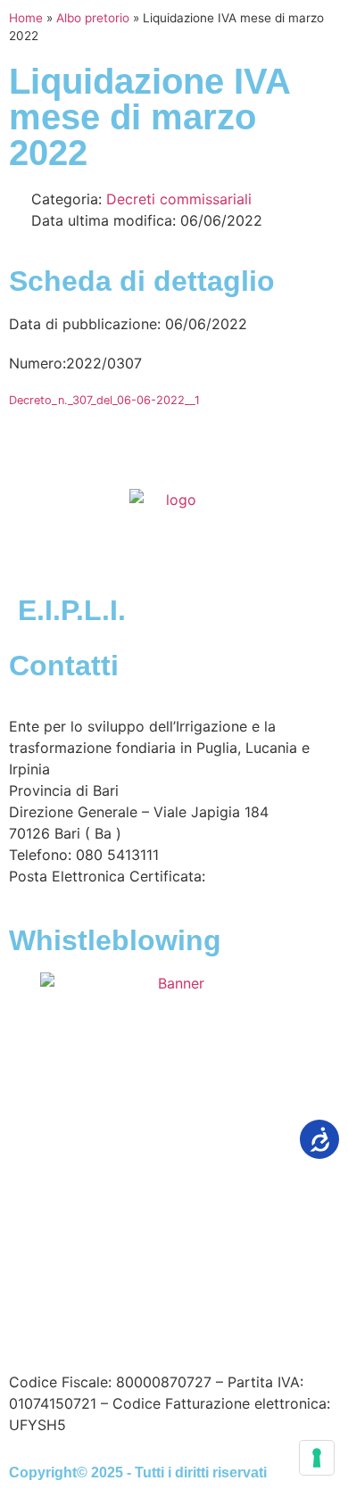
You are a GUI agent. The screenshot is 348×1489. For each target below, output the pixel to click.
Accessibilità (165, 1286)
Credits (203, 1308)
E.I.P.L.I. (72, 610)
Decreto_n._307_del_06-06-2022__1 (104, 400)
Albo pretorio (92, 18)
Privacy (34, 1308)
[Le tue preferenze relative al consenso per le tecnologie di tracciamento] (317, 1458)
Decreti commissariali (179, 199)
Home (26, 18)
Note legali (257, 1286)
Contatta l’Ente (59, 1286)
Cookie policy (119, 1308)
